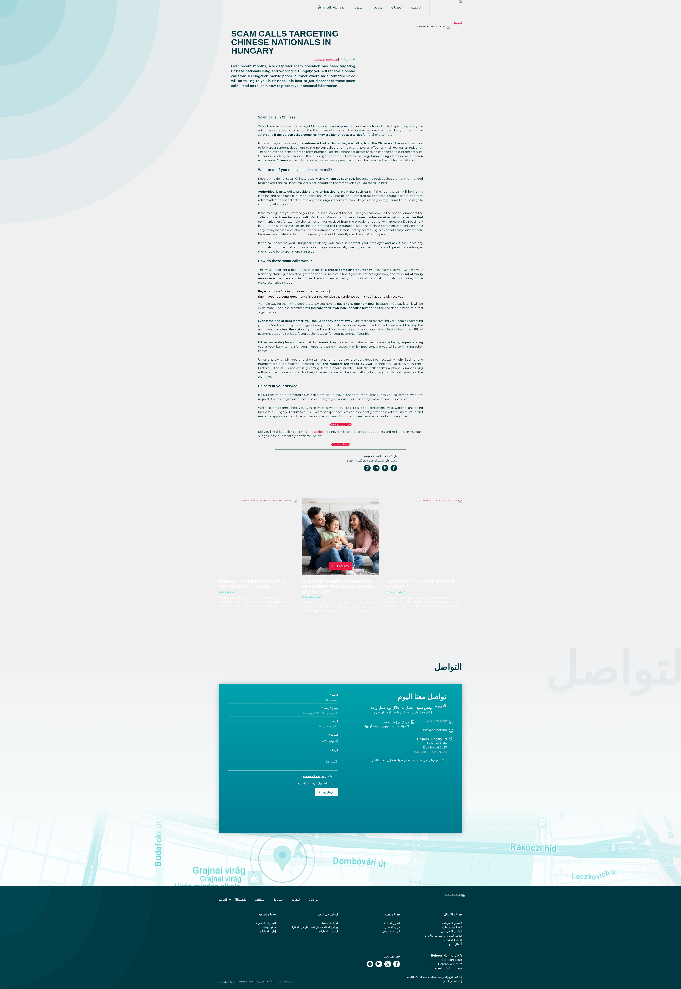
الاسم (335, 694)
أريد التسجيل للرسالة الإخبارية (315, 783)
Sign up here (340, 444)
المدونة (358, 7)
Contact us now (340, 424)
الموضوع (333, 734)
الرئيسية (416, 7)
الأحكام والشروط (264, 981)
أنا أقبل (318, 776)
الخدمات (396, 7)
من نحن (377, 7)
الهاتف (334, 721)
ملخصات (241, 899)
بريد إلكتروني (331, 708)
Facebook (319, 431)
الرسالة (334, 750)
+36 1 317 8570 (437, 721)
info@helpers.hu (435, 730)
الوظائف (260, 899)
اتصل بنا (340, 7)
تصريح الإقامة (332, 59)
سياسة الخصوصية (313, 776)
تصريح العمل (319, 59)
